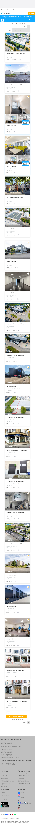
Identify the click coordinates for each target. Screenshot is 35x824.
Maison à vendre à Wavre (7, 752)
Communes (9, 822)
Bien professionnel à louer (15, 197)
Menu (32, 13)
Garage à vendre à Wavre (7, 754)
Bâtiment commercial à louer (15, 670)
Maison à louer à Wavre (6, 743)
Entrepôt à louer (12, 229)
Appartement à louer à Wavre (8, 742)
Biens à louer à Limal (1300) (7, 763)
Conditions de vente (9, 821)
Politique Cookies (16, 819)
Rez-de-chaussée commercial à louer (17, 450)
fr (32, 10)
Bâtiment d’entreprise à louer (15, 324)
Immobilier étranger (12, 9)
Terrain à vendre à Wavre (7, 755)
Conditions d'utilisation (6, 819)
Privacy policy (23, 819)
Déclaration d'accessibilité (18, 822)
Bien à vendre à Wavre (6, 749)
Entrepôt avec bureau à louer (15, 53)
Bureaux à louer (11, 125)
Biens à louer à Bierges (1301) (8, 764)
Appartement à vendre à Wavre (8, 751)
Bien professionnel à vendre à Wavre (10, 757)
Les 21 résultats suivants (16, 716)
